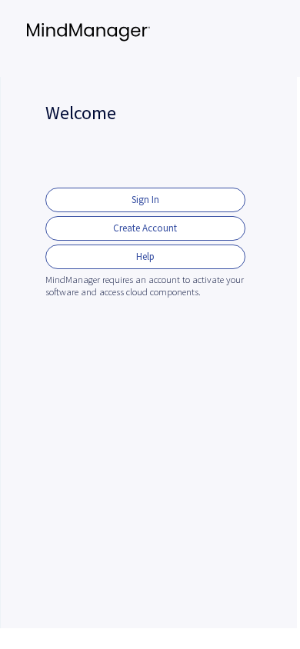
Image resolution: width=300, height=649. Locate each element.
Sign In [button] (145, 199)
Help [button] (145, 256)
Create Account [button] (145, 228)
